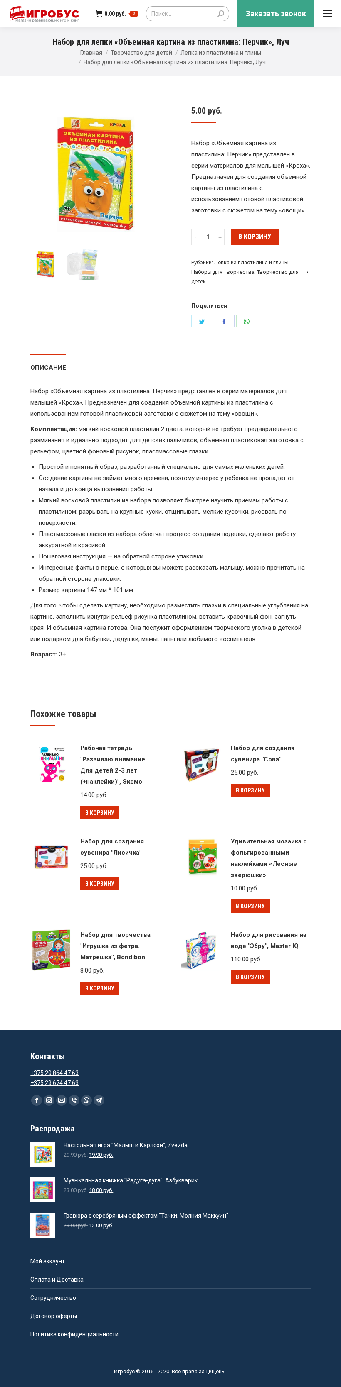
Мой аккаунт (47, 1261)
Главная (91, 52)
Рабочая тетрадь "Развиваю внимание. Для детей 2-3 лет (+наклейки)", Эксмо (113, 764)
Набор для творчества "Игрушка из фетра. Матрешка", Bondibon (115, 946)
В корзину (254, 237)
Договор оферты (53, 1316)
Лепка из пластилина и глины (220, 52)
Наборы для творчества (223, 272)
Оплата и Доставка (57, 1279)
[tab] (48, 363)
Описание (48, 367)
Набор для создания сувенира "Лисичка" (112, 847)
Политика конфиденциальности (74, 1334)
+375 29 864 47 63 (54, 1073)
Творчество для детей (141, 52)
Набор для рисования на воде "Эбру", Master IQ (268, 940)
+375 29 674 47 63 (54, 1083)
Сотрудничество (53, 1297)
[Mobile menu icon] (328, 13)
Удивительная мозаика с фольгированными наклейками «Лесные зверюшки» (269, 858)
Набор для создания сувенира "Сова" (262, 753)
